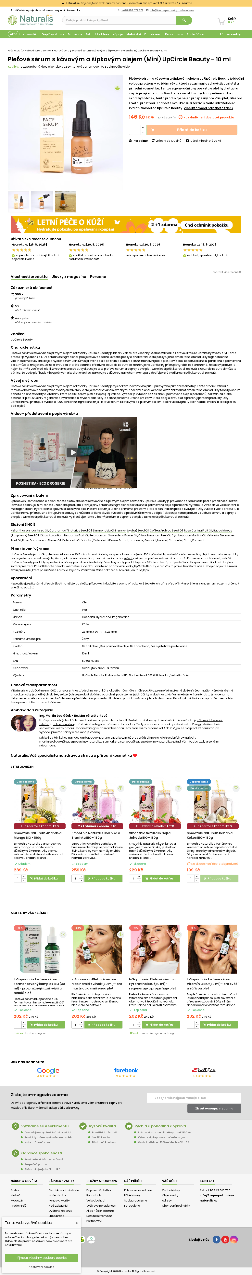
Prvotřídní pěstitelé (104, 1132)
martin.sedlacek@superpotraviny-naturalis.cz (71, 742)
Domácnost (153, 34)
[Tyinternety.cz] (91, 1239)
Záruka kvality (230, 34)
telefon (44, 724)
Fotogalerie (132, 1206)
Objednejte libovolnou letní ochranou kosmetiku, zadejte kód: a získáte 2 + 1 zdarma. (129, 3)
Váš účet (169, 1181)
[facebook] (216, 1239)
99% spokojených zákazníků (42, 1169)
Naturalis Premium (99, 1216)
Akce (13, 34)
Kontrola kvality (59, 1200)
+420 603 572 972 (132, 10)
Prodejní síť (18, 1206)
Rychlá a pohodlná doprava (160, 1126)
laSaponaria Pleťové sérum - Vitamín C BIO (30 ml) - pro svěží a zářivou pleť (212, 984)
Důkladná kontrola (104, 1142)
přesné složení (182, 690)
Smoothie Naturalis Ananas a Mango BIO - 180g (37, 835)
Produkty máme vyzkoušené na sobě (48, 1137)
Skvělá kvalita (101, 1137)
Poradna (98, 276)
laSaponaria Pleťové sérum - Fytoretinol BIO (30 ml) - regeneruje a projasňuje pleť (152, 984)
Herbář (15, 1195)
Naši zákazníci (58, 1206)
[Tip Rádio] (81, 1239)
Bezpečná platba (36, 1164)
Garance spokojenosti (41, 1153)
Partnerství (94, 1221)
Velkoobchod (95, 1200)
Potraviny (75, 34)
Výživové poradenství (101, 1206)
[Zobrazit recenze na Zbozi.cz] (204, 1071)
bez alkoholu (51, 67)
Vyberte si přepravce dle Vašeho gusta (163, 1137)
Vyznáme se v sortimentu (45, 1126)
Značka (18, 334)
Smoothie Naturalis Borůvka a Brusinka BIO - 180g (95, 835)
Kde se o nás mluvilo (138, 1190)
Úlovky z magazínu (69, 276)
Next (117, 132)
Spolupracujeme (135, 1200)
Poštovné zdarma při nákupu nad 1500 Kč (164, 1132)
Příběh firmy (132, 1195)
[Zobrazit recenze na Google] (48, 1071)
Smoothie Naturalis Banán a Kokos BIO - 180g (210, 835)
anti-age (169, 1033)
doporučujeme (199, 781)
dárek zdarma (25, 781)
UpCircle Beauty (22, 340)
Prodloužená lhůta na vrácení (44, 1159)
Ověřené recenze (60, 1211)
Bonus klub (93, 1195)
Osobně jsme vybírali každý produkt (48, 1132)
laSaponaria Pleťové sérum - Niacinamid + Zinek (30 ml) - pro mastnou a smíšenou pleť (96, 984)
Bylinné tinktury (97, 34)
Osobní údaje (171, 1190)
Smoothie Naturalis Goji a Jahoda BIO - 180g (149, 835)
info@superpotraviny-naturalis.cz (172, 10)
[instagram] (234, 1239)
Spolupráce (56, 1216)
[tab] (29, 277)
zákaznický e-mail (209, 720)
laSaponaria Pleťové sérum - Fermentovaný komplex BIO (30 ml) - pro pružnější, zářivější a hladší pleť (39, 986)
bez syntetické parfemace (80, 67)
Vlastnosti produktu (29, 276)
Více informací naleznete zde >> (208, 108)
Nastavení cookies (41, 1267)
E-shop (15, 1190)
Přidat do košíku (179, 129)
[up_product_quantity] (23, 877)
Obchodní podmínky (176, 1206)
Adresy (167, 1200)
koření (143, 357)
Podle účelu (195, 34)
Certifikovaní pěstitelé (64, 1190)
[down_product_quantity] (23, 880)
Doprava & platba (98, 1190)
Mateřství (133, 34)
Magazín (234, 43)
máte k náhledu (137, 690)
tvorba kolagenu (35, 1033)
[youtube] (225, 1239)
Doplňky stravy (53, 34)
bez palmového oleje (115, 67)
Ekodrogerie (174, 34)
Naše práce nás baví (38, 1142)
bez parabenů (31, 67)
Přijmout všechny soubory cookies (41, 1257)
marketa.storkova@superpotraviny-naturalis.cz (140, 742)
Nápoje (117, 34)
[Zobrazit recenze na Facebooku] (126, 1071)
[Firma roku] (126, 1255)
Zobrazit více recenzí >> (227, 272)
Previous (14, 132)
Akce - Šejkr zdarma (100, 1211)
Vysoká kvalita (102, 1126)
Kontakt (207, 1181)
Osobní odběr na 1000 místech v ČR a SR (163, 1142)
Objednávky (170, 1195)
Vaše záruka (57, 1195)
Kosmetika (30, 34)
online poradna (63, 724)
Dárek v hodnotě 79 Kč (206, 141)
